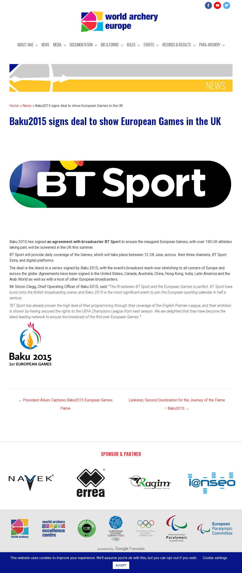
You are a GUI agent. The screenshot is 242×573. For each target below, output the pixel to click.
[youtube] (218, 5)
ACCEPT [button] (121, 565)
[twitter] (227, 5)
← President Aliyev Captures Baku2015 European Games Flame (65, 401)
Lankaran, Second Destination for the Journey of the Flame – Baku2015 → (177, 401)
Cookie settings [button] (215, 558)
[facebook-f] (209, 5)
